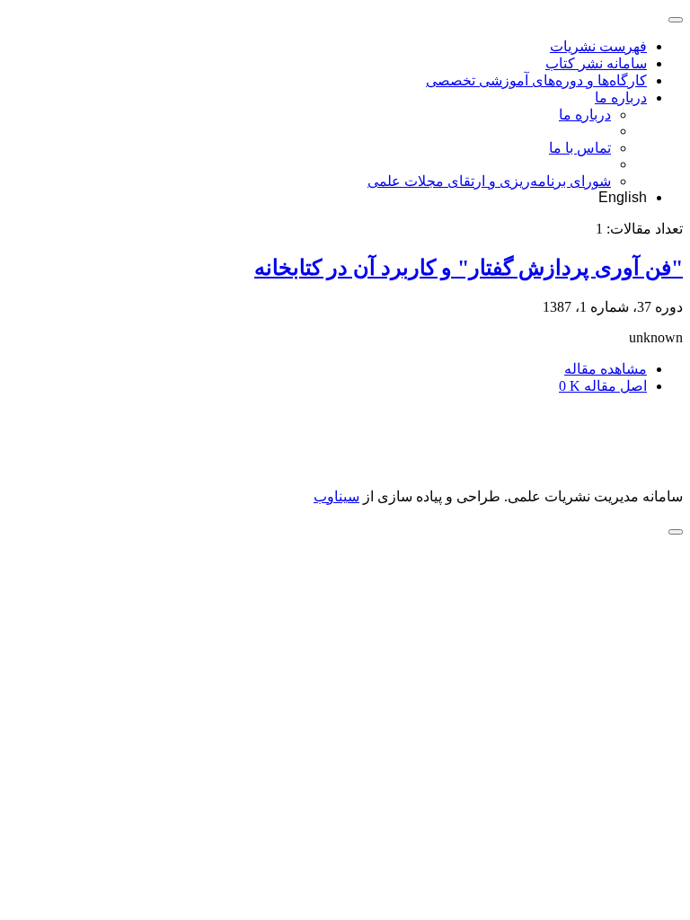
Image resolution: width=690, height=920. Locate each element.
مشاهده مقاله (605, 368)
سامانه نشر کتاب (596, 63)
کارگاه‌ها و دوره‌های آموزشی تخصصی (536, 80)
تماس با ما (580, 147)
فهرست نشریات (598, 46)
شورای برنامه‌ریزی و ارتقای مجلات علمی (489, 181)
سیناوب (336, 496)
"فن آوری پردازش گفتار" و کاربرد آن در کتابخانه (468, 267)
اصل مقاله (603, 386)
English (622, 197)
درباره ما (621, 97)
